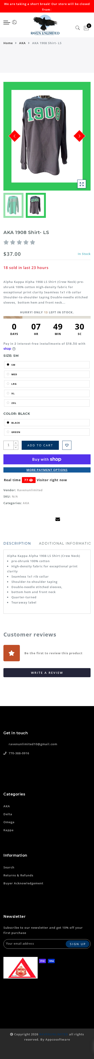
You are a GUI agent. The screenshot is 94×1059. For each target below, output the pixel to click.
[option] (47, 136)
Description (17, 543)
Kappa (8, 830)
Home (8, 43)
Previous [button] (12, 139)
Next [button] (76, 139)
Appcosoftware (57, 1039)
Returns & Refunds (18, 875)
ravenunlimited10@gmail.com (33, 744)
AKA (22, 43)
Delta (7, 814)
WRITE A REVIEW (47, 673)
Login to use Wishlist (66, 445)
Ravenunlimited (30, 490)
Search (8, 867)
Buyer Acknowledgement (23, 883)
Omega (9, 822)
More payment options (47, 470)
